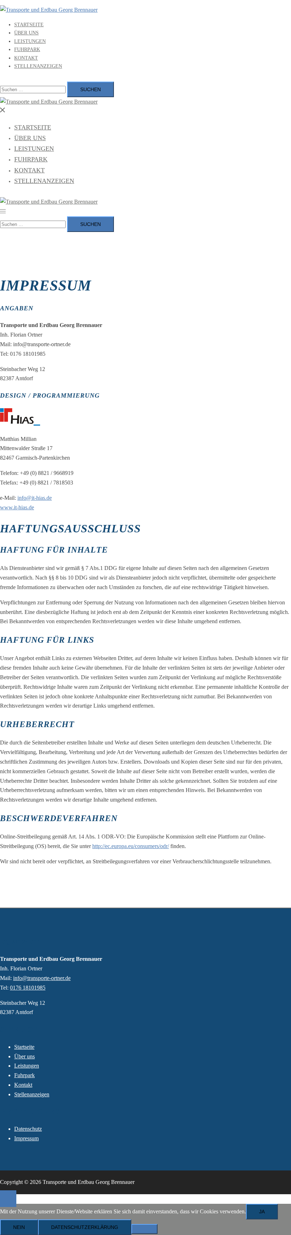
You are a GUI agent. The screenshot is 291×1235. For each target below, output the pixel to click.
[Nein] (144, 1229)
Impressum (26, 1138)
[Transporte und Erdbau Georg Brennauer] (49, 10)
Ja (262, 1211)
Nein (19, 1227)
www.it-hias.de (17, 507)
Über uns (26, 32)
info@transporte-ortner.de (42, 978)
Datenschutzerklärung (84, 1227)
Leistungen (30, 41)
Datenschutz (28, 1129)
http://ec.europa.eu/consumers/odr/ (130, 846)
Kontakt (26, 58)
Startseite (29, 24)
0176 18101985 (27, 988)
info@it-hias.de (34, 498)
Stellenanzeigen (38, 66)
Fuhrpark (27, 49)
